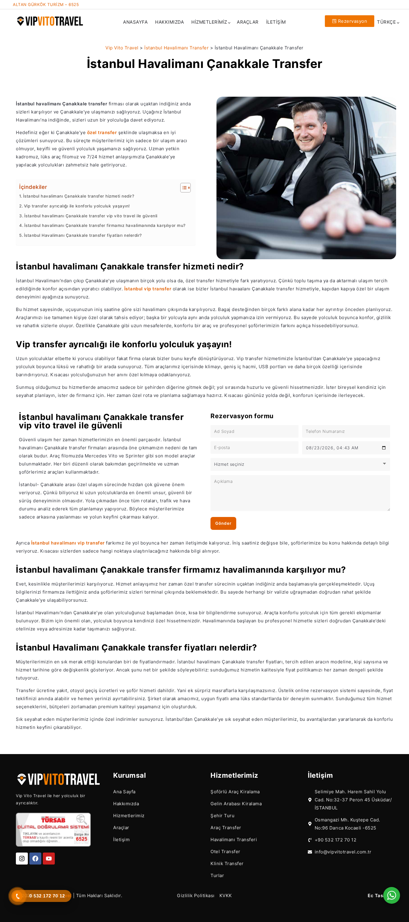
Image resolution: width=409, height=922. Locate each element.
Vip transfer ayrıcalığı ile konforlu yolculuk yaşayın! (77, 206)
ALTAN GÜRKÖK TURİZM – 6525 (46, 4)
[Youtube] (49, 859)
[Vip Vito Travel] (50, 20)
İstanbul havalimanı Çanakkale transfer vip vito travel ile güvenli (90, 215)
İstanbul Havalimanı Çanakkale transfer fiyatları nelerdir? (83, 235)
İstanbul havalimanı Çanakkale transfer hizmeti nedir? (78, 196)
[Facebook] (35, 859)
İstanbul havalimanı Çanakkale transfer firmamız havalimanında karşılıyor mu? (105, 225)
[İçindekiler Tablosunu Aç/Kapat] (182, 188)
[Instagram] (22, 859)
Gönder (223, 523)
